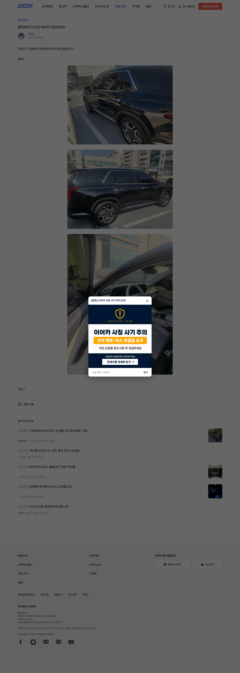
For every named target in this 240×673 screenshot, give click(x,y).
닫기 (146, 372)
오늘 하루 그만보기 (101, 372)
